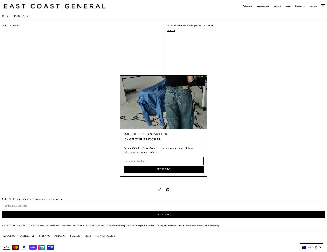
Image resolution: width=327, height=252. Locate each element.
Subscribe (163, 169)
